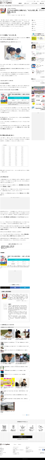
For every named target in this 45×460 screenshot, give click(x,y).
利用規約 (27, 448)
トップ (1, 447)
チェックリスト (38, 81)
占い (42, 81)
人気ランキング (26, 3)
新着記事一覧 (2, 448)
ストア (1, 455)
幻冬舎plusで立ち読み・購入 (18, 97)
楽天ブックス (24, 100)
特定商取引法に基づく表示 (29, 451)
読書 (33, 26)
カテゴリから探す (34, 3)
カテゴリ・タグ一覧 (3, 452)
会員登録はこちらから (22, 436)
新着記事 (20, 3)
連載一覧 (1, 451)
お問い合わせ (27, 447)
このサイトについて (15, 447)
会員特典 (14, 451)
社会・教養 (34, 24)
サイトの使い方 (15, 448)
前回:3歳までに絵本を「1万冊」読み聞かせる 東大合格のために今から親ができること (7, 247)
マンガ (34, 28)
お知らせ (34, 30)
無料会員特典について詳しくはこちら (22, 439)
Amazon (13, 100)
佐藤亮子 (9, 304)
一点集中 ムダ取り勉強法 (8, 5)
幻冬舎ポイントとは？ (16, 452)
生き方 (34, 20)
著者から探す (42, 3)
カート (38, 1)
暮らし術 (3, 5)
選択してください (24, 300)
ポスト (43, 8)
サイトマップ (27, 452)
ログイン (43, 1)
